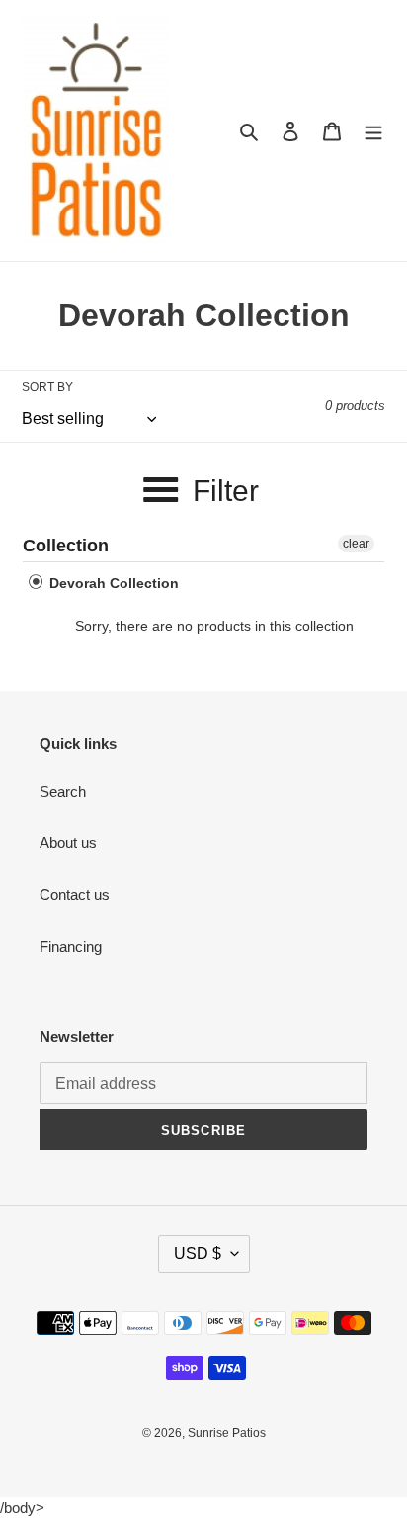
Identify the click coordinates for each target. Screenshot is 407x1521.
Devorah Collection (112, 583)
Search (63, 791)
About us (68, 842)
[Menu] (373, 131)
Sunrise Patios (227, 1433)
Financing (71, 946)
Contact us (75, 895)
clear (356, 543)
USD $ (197, 1253)
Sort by (47, 387)
